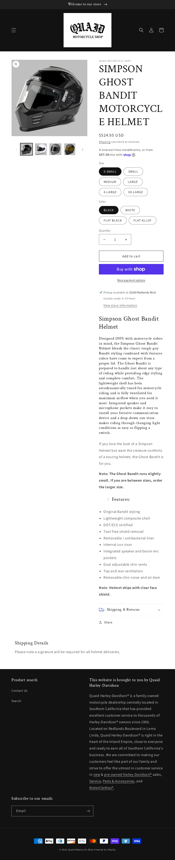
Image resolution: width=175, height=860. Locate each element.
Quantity (104, 230)
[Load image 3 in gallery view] (55, 149)
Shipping (105, 141)
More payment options (131, 280)
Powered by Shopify (105, 849)
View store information (120, 305)
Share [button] (108, 622)
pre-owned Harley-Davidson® (128, 774)
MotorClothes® (101, 787)
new (96, 774)
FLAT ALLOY (143, 220)
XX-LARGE (135, 192)
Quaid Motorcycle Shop (80, 849)
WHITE (130, 210)
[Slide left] (16, 149)
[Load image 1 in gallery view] (26, 149)
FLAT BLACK (113, 220)
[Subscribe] (88, 811)
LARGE (133, 182)
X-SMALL (110, 171)
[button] (14, 30)
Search (16, 701)
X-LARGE (110, 192)
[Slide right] (82, 149)
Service (95, 781)
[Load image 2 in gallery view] (41, 149)
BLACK (109, 210)
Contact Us (19, 691)
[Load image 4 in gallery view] (70, 149)
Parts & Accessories (118, 781)
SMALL (133, 171)
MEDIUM (110, 182)
